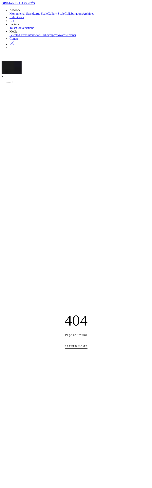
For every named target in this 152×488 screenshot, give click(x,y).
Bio (12, 20)
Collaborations (74, 13)
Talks (13, 28)
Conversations (25, 28)
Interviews (33, 35)
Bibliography (48, 35)
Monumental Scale (21, 13)
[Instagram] (80, 42)
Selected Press (18, 35)
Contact (14, 38)
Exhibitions (17, 17)
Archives (88, 13)
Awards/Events (66, 35)
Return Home (76, 346)
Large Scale (40, 13)
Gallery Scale (56, 13)
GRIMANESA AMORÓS (18, 3)
